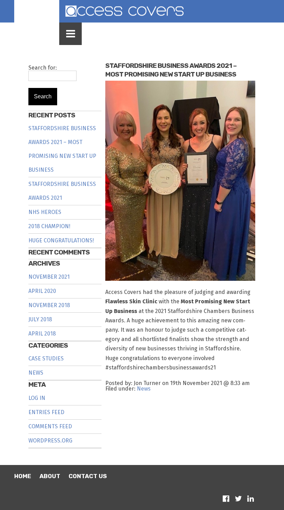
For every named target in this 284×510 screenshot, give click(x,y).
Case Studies (46, 358)
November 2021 (49, 277)
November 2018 (49, 305)
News (35, 372)
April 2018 (42, 333)
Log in (36, 398)
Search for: (42, 68)
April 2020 (42, 291)
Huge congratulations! (61, 240)
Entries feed (46, 412)
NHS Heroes (44, 212)
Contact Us (88, 476)
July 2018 (40, 319)
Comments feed (50, 426)
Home (22, 476)
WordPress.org (50, 440)
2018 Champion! (49, 226)
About (49, 476)
